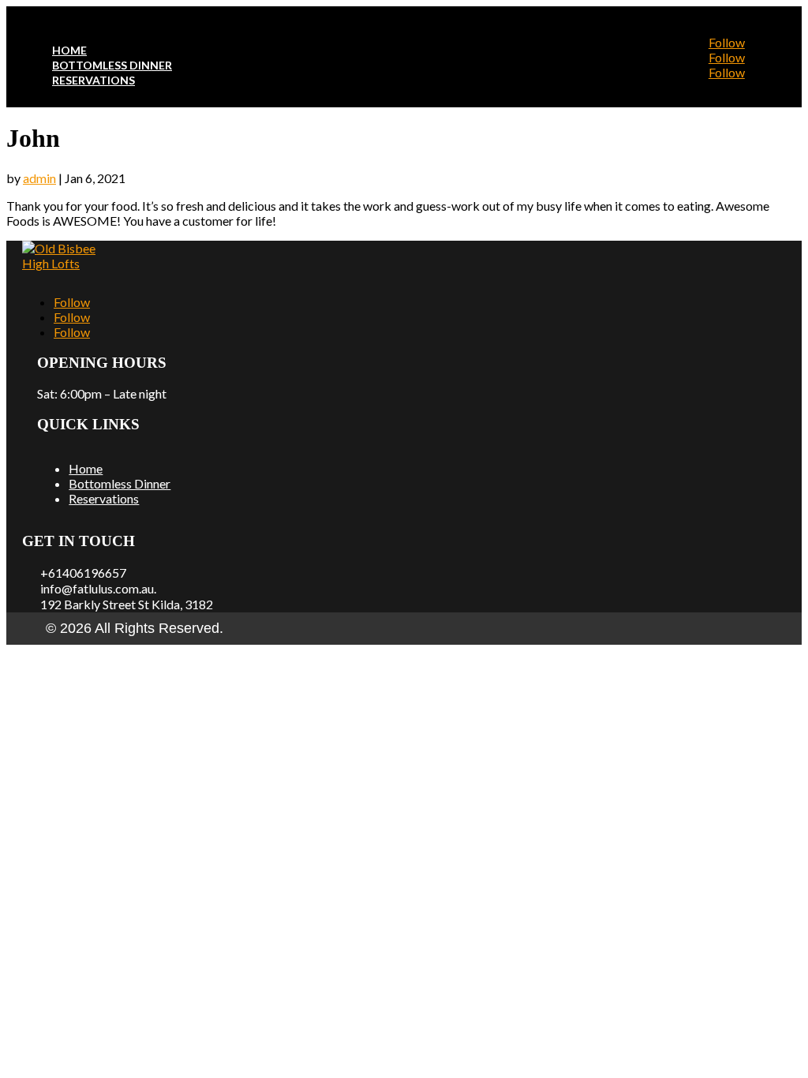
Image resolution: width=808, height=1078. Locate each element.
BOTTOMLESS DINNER (112, 65)
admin (39, 177)
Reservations (104, 498)
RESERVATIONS (93, 80)
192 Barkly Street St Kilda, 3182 (126, 604)
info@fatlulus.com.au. (98, 588)
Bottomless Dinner (119, 483)
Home (86, 468)
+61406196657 (83, 572)
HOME (69, 50)
